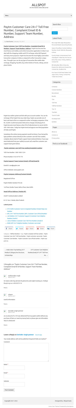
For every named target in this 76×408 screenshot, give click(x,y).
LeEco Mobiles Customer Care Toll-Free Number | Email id (25, 221)
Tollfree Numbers (15, 233)
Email (6, 373)
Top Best (54, 112)
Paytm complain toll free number (33, 233)
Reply (5, 287)
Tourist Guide (56, 115)
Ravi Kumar (9, 41)
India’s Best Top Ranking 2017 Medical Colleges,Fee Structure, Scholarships (15, 252)
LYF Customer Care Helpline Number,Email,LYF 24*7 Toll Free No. (38, 252)
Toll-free (54, 102)
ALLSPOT (39, 5)
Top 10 (54, 109)
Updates (54, 121)
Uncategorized (56, 118)
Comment (7, 342)
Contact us (55, 135)
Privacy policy (55, 138)
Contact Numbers (57, 89)
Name (6, 364)
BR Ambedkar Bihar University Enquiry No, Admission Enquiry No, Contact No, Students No (61, 67)
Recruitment (55, 93)
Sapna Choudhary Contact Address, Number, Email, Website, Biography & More (62, 50)
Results (54, 96)
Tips (53, 99)
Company (54, 86)
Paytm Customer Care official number (29, 238)
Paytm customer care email (34, 236)
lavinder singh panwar (25, 335)
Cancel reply (38, 334)
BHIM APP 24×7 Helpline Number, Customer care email (23, 223)
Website (6, 381)
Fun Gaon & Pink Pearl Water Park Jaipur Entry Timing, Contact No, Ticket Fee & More (61, 74)
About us (54, 131)
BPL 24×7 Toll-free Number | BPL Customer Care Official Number (27, 213)
